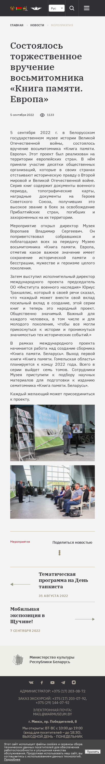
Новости (37, 25)
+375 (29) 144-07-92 (52, 702)
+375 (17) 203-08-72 (68, 691)
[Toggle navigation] (87, 8)
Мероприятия (20, 541)
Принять (93, 752)
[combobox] (57, 8)
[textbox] (56, 8)
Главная (17, 25)
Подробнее (12, 759)
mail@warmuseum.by (52, 714)
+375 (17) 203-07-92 (69, 698)
